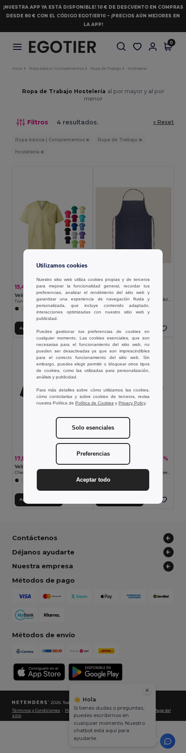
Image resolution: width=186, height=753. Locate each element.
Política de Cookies (94, 403)
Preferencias (93, 454)
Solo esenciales (93, 428)
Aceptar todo (93, 480)
